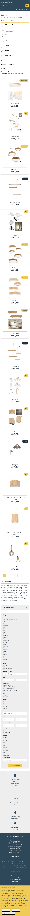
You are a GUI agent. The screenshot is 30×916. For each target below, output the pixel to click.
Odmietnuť (16, 910)
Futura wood (15, 366)
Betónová (7, 35)
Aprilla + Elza (15, 567)
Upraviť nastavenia (8, 913)
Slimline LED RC (15, 104)
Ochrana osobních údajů (15, 850)
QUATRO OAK (15, 333)
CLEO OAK (15, 268)
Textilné (7, 45)
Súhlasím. (6, 910)
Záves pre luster (5, 72)
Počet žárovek (6, 717)
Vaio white (15, 399)
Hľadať (27, 5)
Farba (4, 622)
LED (6, 29)
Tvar (4, 693)
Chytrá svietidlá (9, 55)
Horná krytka (4, 73)
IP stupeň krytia (7, 723)
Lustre (6, 40)
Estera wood (15, 136)
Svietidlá (3, 17)
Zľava (4, 663)
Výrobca (5, 735)
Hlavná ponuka (9, 24)
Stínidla (3, 68)
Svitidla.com (15, 881)
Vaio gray (15, 465)
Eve (15, 432)
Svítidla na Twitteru (15, 848)
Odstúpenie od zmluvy (15, 852)
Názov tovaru (6, 757)
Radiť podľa (4, 20)
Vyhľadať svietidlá (15, 765)
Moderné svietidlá (11, 17)
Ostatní (3, 61)
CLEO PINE (15, 301)
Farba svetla (6, 683)
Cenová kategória (7, 671)
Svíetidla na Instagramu (15, 847)
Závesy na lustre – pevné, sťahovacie (15, 73)
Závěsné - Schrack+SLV (7, 64)
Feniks (15, 235)
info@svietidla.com (16, 843)
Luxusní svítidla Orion (15, 879)
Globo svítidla (15, 876)
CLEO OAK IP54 (15, 169)
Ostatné (5, 729)
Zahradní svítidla (15, 878)
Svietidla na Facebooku (16, 845)
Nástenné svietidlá (9, 31)
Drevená (7, 50)
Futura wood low (15, 202)
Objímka (5, 699)
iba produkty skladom (11, 619)
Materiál (5, 642)
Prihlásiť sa (21, 9)
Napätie (5, 711)
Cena (4, 677)
